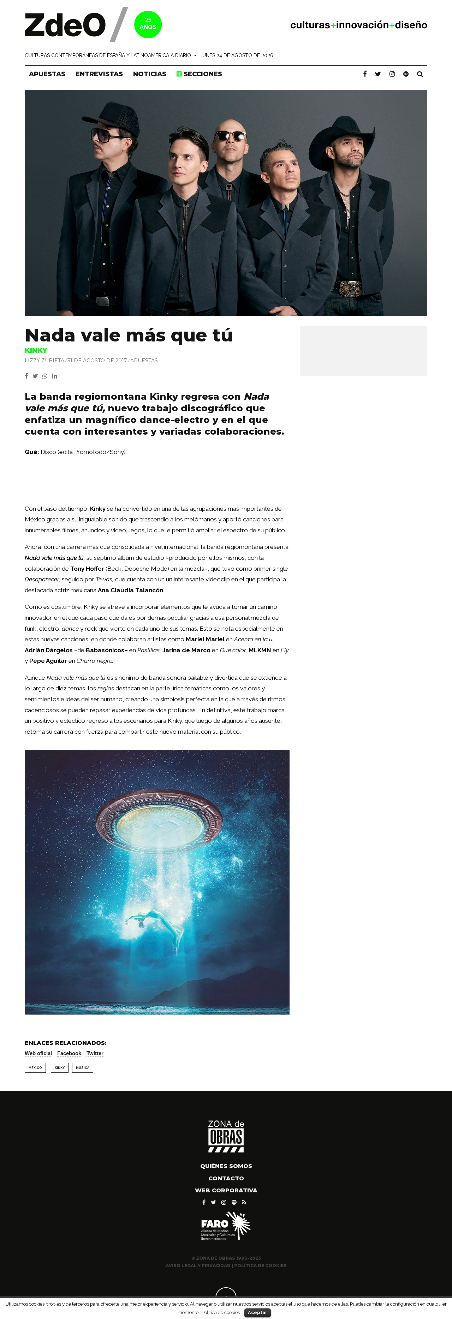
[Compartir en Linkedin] (56, 376)
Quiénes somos (226, 1166)
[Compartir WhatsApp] (46, 376)
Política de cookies (221, 1312)
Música (82, 1068)
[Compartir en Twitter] (37, 376)
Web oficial (38, 1053)
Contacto (226, 1178)
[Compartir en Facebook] (28, 376)
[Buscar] (420, 74)
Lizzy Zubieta (44, 360)
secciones (202, 74)
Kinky (60, 1068)
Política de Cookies (260, 1265)
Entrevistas (99, 74)
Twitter (95, 1053)
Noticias (149, 74)
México (35, 1068)
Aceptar (257, 1312)
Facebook (69, 1053)
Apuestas (47, 74)
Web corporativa (226, 1190)
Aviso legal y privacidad (198, 1265)
